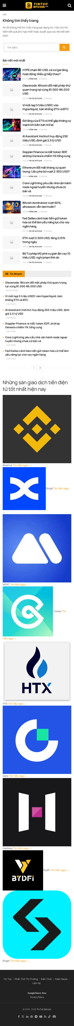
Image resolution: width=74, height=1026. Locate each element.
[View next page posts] (40, 367)
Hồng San (33, 79)
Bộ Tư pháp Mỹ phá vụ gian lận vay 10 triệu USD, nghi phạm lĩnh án (46, 255)
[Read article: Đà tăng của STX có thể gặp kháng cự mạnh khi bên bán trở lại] (12, 125)
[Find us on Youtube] (40, 1017)
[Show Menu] (4, 5)
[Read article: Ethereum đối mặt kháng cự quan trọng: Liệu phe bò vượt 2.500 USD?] (12, 172)
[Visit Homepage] (37, 5)
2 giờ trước (11, 304)
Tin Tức (8, 979)
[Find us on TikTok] (49, 1017)
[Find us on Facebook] (19, 1017)
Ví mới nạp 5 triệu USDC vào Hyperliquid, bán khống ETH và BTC (45, 107)
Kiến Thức (46, 979)
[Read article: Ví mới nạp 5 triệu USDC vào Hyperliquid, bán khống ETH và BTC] (12, 109)
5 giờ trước (11, 345)
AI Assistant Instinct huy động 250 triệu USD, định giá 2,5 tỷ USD (45, 138)
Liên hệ (37, 983)
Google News (34, 993)
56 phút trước (12, 290)
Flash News (61, 979)
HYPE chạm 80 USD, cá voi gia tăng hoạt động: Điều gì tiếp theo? (45, 72)
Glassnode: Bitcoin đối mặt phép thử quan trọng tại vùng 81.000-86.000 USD (46, 89)
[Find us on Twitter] (22, 1017)
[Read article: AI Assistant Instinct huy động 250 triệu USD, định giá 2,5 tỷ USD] (12, 140)
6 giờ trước (11, 359)
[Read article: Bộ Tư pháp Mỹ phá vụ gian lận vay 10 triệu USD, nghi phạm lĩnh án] (12, 258)
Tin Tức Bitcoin (35, 98)
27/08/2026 (43, 79)
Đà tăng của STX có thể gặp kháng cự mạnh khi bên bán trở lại (46, 123)
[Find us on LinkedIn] (27, 1017)
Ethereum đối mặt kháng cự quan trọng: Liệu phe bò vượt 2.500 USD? (46, 169)
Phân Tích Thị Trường (26, 979)
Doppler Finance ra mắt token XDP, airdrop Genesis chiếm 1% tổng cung (46, 154)
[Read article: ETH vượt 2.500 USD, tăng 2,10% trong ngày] (12, 242)
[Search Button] (69, 5)
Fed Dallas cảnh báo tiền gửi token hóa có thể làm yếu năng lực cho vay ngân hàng (46, 222)
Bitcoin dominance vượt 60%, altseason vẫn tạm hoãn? (41, 205)
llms (44, 993)
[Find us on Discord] (54, 1017)
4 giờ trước (11, 331)
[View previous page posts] (34, 367)
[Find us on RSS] (45, 1017)
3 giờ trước (11, 318)
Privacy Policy (37, 997)
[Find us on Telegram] (36, 1017)
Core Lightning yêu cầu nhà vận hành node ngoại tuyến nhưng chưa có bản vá (46, 187)
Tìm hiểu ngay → (22, 465)
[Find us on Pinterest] (31, 1017)
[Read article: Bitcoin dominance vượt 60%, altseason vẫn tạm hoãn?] (12, 207)
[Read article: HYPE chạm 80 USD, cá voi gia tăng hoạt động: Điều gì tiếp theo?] (12, 74)
